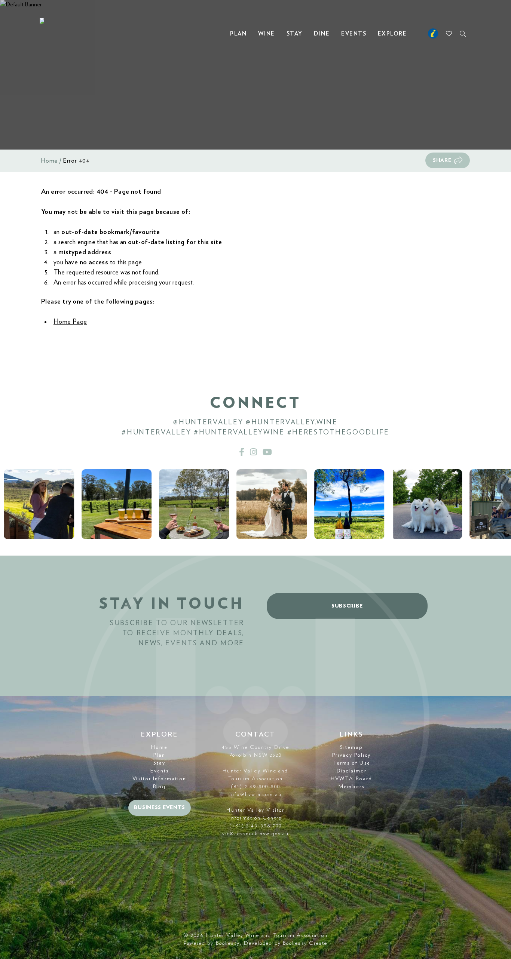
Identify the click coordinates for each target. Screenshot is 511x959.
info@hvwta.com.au (255, 794)
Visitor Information (159, 778)
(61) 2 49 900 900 (255, 786)
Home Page (70, 322)
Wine (266, 34)
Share (442, 160)
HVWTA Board (351, 778)
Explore (392, 34)
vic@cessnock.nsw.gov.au (255, 833)
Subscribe (347, 606)
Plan (238, 34)
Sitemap (351, 747)
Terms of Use (351, 763)
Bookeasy (228, 943)
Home (49, 161)
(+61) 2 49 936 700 (255, 826)
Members (351, 786)
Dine (322, 34)
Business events (160, 807)
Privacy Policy (351, 755)
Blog (159, 786)
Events (353, 34)
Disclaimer (352, 771)
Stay (295, 34)
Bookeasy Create (305, 943)
